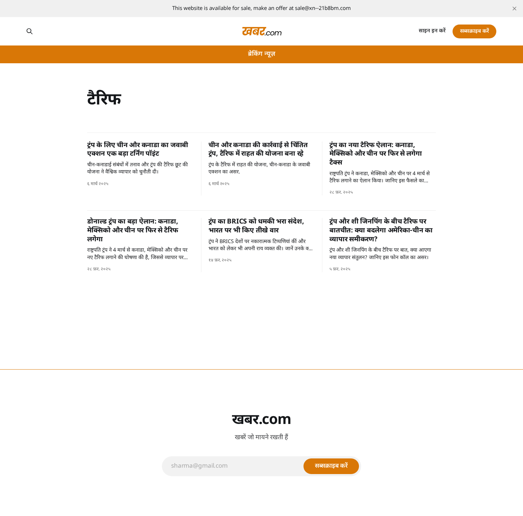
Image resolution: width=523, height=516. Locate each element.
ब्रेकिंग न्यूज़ (261, 54)
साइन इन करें (432, 31)
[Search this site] (29, 31)
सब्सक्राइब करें (474, 31)
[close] (514, 8)
